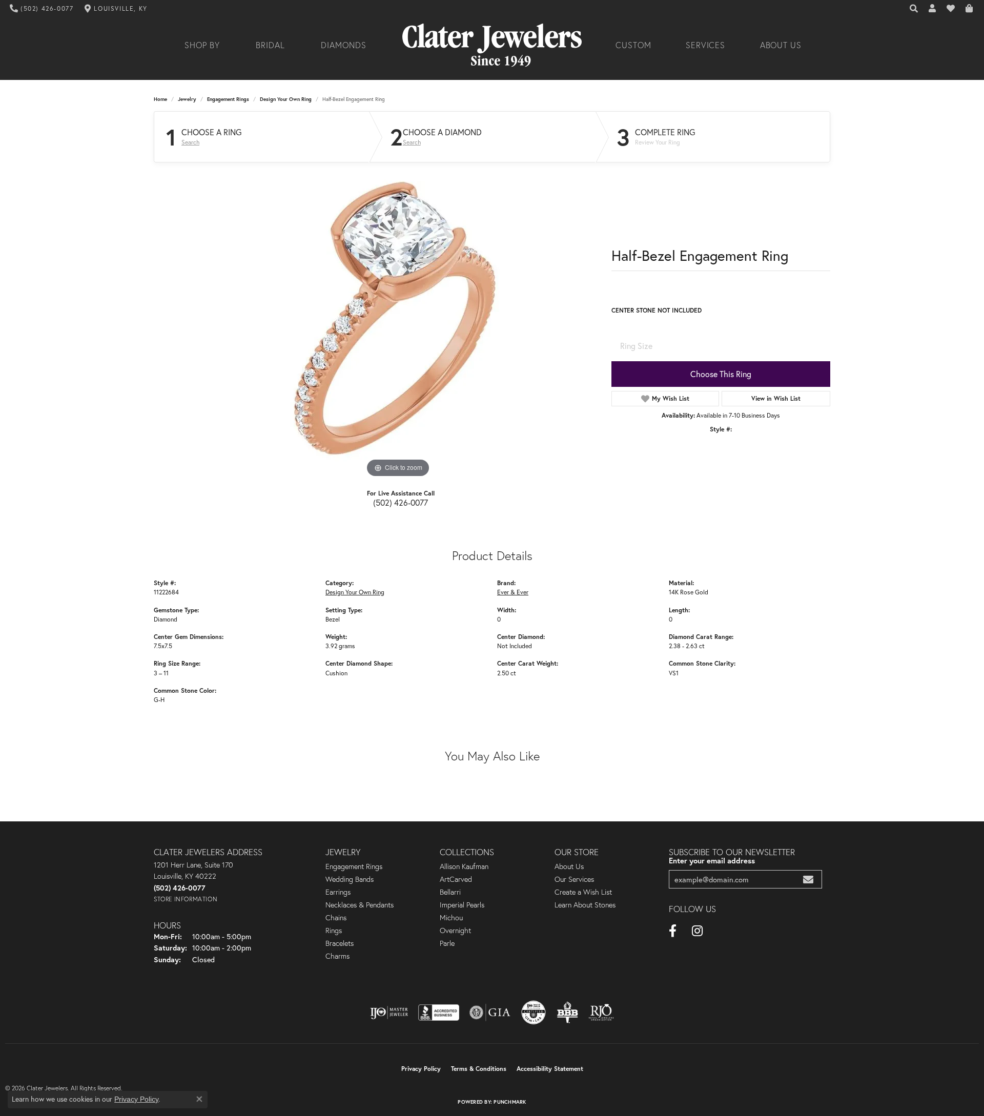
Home (160, 99)
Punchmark (510, 1102)
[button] (914, 8)
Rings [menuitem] (333, 930)
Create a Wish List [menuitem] (583, 892)
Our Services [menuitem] (574, 879)
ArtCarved (456, 879)
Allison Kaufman (464, 866)
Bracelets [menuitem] (339, 943)
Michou (451, 917)
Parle (447, 943)
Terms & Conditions (478, 1068)
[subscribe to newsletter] (808, 879)
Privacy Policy (421, 1068)
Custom (633, 45)
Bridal (270, 45)
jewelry (187, 99)
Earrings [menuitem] (338, 892)
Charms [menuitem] (337, 956)
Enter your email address (712, 860)
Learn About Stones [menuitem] (585, 905)
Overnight (455, 930)
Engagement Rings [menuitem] (353, 866)
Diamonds (343, 45)
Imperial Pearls (462, 905)
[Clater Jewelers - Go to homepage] (492, 45)
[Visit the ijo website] (389, 1012)
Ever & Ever (512, 592)
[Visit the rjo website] (601, 1012)
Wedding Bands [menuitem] (349, 879)
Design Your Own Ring (286, 99)
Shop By (202, 45)
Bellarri (450, 892)
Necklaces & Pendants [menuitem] (359, 905)
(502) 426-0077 (400, 502)
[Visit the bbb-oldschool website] (567, 1012)
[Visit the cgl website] (533, 1012)
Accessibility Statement (550, 1068)
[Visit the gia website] (489, 1012)
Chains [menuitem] (335, 917)
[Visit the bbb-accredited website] (438, 1012)
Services (706, 45)
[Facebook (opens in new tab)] (673, 931)
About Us (781, 45)
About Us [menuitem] (569, 866)
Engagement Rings (228, 99)
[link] (41, 8)
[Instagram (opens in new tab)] (697, 931)
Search (190, 142)
